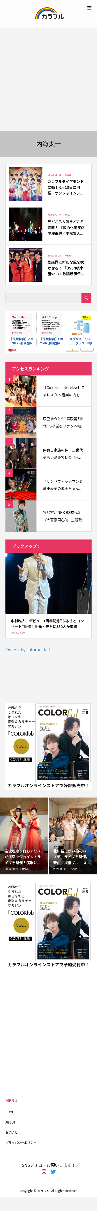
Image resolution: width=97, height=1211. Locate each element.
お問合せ (11, 1132)
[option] (24, 836)
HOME (9, 1111)
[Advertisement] (48, 79)
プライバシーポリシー (20, 1142)
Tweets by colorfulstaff (27, 649)
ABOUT (10, 1122)
